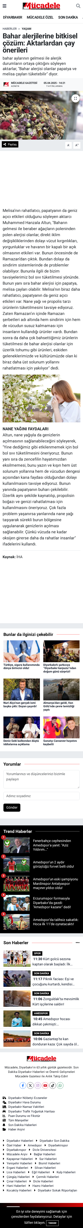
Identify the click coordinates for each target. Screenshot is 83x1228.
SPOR (37, 953)
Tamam (52, 1223)
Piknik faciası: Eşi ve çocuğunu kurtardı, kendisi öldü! (53, 982)
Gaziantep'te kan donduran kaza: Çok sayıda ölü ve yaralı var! (55, 1042)
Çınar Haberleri (17, 1181)
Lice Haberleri (16, 1172)
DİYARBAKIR (12, 17)
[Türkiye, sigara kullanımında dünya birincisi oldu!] (21, 651)
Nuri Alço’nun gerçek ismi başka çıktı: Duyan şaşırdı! (20, 704)
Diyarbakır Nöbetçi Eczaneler (27, 1098)
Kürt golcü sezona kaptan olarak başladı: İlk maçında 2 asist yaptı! (51, 962)
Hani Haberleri (16, 1186)
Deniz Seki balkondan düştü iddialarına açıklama (21, 742)
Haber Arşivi (16, 1129)
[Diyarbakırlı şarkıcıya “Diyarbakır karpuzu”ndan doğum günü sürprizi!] (61, 651)
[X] (30, 1085)
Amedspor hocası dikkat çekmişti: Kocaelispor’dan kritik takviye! (55, 1022)
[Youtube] (45, 1085)
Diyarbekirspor (58, 1145)
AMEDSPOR (41, 1013)
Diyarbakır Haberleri (20, 1141)
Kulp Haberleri (66, 1172)
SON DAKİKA (68, 17)
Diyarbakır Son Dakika (54, 1141)
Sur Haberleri (48, 1159)
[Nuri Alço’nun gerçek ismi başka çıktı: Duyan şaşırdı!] (21, 689)
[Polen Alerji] (42, 398)
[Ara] (78, 6)
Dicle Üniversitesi (44, 1150)
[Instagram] (37, 1085)
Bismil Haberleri (49, 1163)
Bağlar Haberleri (44, 1154)
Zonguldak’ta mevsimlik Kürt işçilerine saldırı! (55, 1001)
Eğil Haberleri (41, 1172)
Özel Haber (14, 1145)
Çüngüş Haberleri (18, 1177)
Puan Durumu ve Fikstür (24, 1116)
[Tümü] (78, 943)
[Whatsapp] (60, 1085)
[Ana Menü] (4, 6)
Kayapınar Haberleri (20, 1159)
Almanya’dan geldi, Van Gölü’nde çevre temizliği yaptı (58, 706)
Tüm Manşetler (18, 1120)
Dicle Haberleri (43, 1181)
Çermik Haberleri (47, 1177)
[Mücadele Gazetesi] (41, 5)
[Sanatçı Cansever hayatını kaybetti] (61, 727)
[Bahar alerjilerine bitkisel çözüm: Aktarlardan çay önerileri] (41, 115)
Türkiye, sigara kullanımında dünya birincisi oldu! (21, 666)
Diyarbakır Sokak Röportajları (57, 1190)
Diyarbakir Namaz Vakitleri (26, 1107)
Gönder (12, 807)
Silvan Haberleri (45, 1168)
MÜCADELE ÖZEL (40, 17)
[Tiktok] (52, 1085)
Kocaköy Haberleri (19, 1190)
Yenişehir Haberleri (19, 1163)
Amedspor (35, 1145)
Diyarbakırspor (16, 1150)
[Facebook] (23, 1085)
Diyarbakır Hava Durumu (24, 1102)
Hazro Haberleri (43, 1186)
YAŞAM (26, 28)
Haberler (10, 28)
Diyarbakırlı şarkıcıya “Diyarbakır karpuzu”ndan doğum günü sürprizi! (59, 668)
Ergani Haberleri (17, 1168)
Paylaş (12, 144)
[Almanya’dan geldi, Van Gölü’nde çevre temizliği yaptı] (61, 689)
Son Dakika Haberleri (22, 1125)
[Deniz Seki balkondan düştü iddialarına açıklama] (21, 727)
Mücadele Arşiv (17, 1154)
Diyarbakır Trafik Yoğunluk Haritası (31, 1111)
